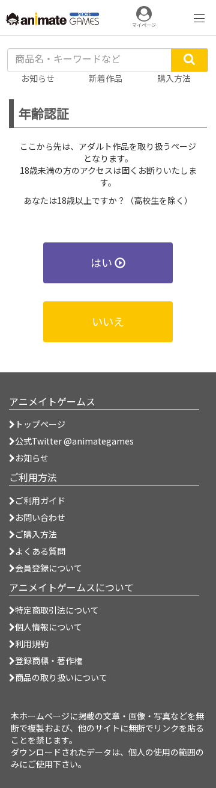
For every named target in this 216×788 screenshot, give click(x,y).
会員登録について (48, 568)
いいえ (108, 321)
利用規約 (32, 644)
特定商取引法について (57, 610)
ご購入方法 (36, 534)
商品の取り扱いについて (61, 677)
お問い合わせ (40, 517)
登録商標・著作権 (48, 660)
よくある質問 (40, 551)
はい (103, 262)
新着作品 (105, 78)
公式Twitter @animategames (74, 441)
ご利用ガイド (40, 500)
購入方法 (174, 78)
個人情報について (48, 627)
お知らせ (32, 458)
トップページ (40, 424)
